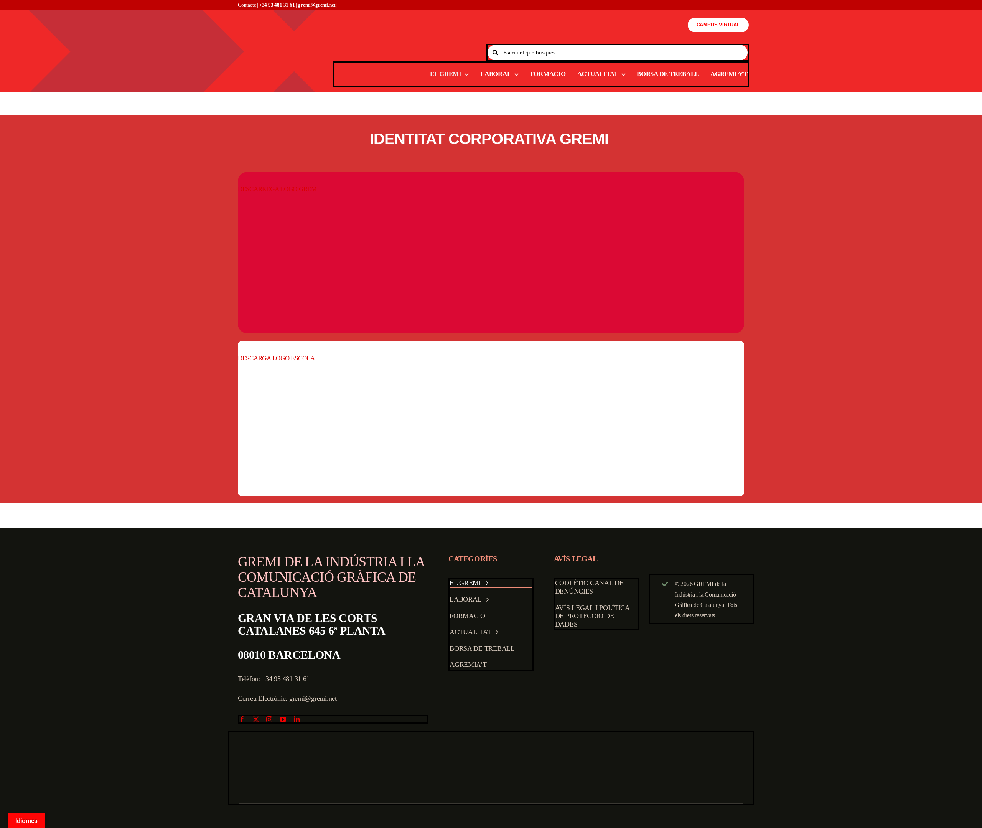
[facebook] (242, 719)
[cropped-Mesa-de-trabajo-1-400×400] (491, 210)
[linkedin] (297, 719)
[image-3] (492, 375)
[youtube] (283, 719)
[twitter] (256, 719)
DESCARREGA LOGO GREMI (278, 189)
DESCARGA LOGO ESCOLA (276, 358)
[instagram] (269, 719)
